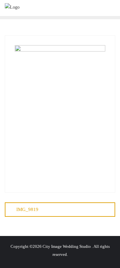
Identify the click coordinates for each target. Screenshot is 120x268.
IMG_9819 (27, 209)
